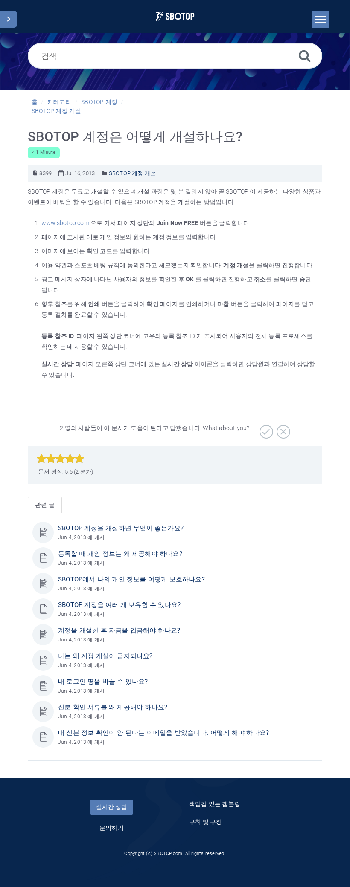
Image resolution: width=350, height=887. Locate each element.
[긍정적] (265, 429)
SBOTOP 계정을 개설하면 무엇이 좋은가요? (121, 528)
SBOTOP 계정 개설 (56, 110)
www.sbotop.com (65, 223)
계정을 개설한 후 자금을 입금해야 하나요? (119, 630)
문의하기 (111, 827)
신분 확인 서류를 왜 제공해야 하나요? (112, 707)
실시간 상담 (111, 806)
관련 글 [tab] (45, 504)
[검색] (304, 56)
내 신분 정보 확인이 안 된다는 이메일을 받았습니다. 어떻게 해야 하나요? (163, 733)
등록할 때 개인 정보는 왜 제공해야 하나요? (120, 554)
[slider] (60, 459)
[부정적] (282, 429)
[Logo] (175, 16)
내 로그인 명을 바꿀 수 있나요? (103, 681)
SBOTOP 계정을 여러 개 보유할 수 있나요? (119, 605)
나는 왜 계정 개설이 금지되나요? (105, 656)
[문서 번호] (35, 173)
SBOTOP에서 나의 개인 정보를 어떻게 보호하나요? (131, 579)
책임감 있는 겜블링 (214, 803)
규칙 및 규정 (205, 821)
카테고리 (59, 101)
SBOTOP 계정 (99, 101)
